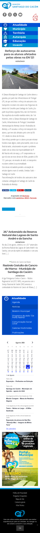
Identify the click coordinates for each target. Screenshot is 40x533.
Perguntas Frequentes (20, 496)
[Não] (37, 525)
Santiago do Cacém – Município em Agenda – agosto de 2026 (19, 390)
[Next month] (32, 342)
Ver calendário (11, 428)
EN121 (27, 198)
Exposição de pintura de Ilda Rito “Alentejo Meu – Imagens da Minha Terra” (18, 422)
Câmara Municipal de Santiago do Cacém (20, 7)
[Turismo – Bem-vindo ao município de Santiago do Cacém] (20, 485)
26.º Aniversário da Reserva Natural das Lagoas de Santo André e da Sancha (20, 235)
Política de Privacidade (20, 493)
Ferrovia (33, 198)
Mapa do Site (20, 499)
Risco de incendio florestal (35, 17)
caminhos (20, 198)
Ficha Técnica (20, 505)
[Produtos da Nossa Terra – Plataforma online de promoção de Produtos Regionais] (20, 449)
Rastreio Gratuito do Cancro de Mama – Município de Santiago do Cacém (20, 269)
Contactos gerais (20, 502)
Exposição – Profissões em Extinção (19, 381)
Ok (20, 528)
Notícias (26, 196)
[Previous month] (7, 342)
